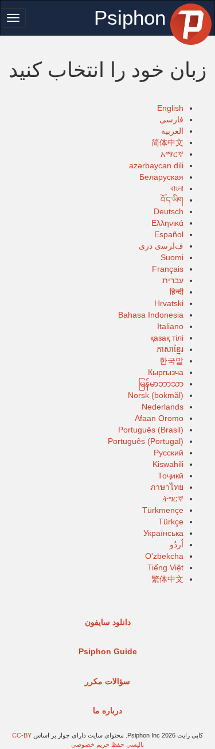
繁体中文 (167, 579)
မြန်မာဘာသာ (160, 383)
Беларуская (161, 177)
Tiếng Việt (165, 567)
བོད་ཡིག (172, 199)
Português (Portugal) (145, 441)
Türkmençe (162, 510)
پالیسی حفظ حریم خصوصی (107, 744)
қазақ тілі (166, 337)
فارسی (171, 119)
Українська (163, 533)
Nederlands (162, 406)
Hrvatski (168, 303)
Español (168, 234)
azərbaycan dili (156, 165)
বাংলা (176, 188)
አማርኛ (172, 154)
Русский (168, 452)
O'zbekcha (164, 556)
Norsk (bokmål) (155, 395)
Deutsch (168, 211)
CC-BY (22, 735)
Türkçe (170, 521)
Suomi (172, 257)
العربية (172, 131)
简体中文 (167, 142)
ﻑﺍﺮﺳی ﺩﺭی (161, 245)
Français (167, 268)
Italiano (170, 326)
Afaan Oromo (159, 418)
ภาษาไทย (166, 487)
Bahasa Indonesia (150, 314)
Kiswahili (168, 464)
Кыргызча (165, 372)
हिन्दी (176, 291)
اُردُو (176, 544)
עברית (172, 280)
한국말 (171, 360)
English (170, 108)
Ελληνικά (167, 222)
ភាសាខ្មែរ (170, 349)
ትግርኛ (173, 498)
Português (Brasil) (150, 429)
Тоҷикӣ (170, 475)
